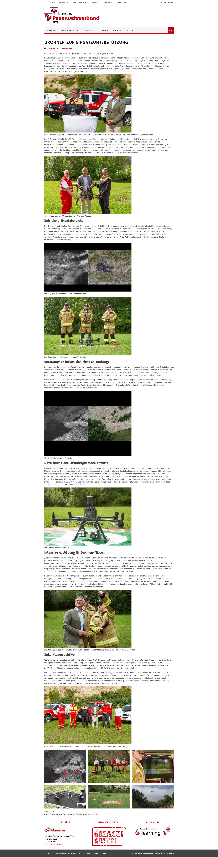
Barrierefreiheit (74, 853)
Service (86, 30)
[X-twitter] (162, 2)
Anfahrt (95, 853)
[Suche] (171, 29)
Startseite (52, 30)
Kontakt (86, 853)
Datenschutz (61, 853)
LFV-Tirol (68, 48)
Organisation (68, 30)
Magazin (117, 30)
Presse (103, 853)
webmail (95, 3)
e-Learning (103, 30)
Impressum (49, 853)
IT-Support (108, 3)
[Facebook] (158, 2)
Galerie (129, 30)
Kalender (51, 3)
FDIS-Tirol (64, 3)
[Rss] (172, 2)
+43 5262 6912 (56, 844)
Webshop (122, 3)
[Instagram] (165, 2)
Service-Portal (80, 3)
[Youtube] (168, 2)
